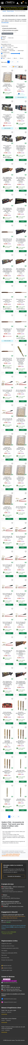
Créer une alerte (21, 97)
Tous (4, 47)
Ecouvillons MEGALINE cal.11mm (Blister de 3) (21, 713)
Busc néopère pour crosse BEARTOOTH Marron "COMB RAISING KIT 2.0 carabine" (7, 179)
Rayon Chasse (10, 11)
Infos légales (4, 950)
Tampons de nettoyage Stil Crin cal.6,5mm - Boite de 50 (7, 86)
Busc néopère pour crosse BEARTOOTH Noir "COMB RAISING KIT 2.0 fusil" (7, 210)
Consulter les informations (14, 876)
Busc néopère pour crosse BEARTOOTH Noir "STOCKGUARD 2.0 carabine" (20, 240)
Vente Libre (10, 37)
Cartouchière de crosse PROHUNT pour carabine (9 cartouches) (21, 210)
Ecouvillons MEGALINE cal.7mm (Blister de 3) (7, 771)
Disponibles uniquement (8, 45)
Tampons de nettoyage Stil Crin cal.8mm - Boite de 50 (20, 449)
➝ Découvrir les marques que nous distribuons (12, 891)
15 (17, 61)
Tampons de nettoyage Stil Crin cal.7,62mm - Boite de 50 (7, 478)
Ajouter (9, 97)
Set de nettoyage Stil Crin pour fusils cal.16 (21, 391)
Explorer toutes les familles (7, 33)
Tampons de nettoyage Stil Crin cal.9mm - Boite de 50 (7, 449)
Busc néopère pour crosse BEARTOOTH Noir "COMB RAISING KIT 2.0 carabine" (20, 179)
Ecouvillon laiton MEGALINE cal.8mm (20, 800)
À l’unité (9, 47)
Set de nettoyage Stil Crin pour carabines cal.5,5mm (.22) (20, 594)
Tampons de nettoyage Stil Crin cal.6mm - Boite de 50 (7, 508)
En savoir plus (5, 22)
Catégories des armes (6, 943)
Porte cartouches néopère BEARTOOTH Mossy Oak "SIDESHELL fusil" (20, 86)
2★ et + (21, 58)
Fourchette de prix (5, 52)
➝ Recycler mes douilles (6, 933)
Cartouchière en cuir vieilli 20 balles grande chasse (7, 330)
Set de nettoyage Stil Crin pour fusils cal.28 (7, 537)
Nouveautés (12, 50)
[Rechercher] (25, 3)
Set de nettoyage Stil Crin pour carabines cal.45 (7, 391)
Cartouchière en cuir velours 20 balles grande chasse (20, 330)
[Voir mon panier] (21, 3)
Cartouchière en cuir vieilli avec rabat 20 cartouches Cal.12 (7, 240)
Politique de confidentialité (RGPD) (9, 953)
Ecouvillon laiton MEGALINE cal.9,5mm (7, 800)
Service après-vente (7, 970)
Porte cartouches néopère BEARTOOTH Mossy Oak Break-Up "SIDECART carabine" (7, 117)
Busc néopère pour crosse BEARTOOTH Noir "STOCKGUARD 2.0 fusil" (20, 683)
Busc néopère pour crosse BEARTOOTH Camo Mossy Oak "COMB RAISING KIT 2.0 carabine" (21, 148)
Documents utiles (5, 957)
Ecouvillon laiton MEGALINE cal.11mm (21, 771)
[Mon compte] (17, 3)
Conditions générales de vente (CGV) (9, 948)
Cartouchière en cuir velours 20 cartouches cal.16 (20, 300)
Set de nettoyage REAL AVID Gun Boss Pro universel (7, 713)
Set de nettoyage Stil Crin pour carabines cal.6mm (20, 623)
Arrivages (5, 50)
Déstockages (21, 50)
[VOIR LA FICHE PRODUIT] (6, 70)
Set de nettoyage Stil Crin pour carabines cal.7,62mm (20, 566)
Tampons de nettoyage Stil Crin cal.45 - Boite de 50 (20, 419)
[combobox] (14, 42)
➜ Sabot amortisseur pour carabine (10, 30)
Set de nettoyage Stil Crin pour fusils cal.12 (7, 419)
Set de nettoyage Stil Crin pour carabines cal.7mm (7, 594)
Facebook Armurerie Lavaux (9, 998)
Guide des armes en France (7, 945)
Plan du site (4, 955)
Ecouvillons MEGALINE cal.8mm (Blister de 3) (20, 742)
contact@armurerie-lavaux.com (10, 982)
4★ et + (9, 58)
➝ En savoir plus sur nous (7, 890)
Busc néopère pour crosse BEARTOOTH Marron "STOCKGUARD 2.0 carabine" (20, 653)
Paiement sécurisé (7, 965)
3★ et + (15, 58)
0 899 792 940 (6, 979)
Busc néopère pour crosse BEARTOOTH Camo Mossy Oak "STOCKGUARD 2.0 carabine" (7, 683)
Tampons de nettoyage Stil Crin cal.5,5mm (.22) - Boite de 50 (21, 478)
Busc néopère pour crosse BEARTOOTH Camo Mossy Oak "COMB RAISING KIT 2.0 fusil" (7, 270)
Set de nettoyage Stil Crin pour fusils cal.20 (21, 507)
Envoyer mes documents (7, 960)
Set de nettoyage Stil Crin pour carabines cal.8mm (7, 566)
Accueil (4, 11)
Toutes (4, 37)
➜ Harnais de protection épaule (9, 28)
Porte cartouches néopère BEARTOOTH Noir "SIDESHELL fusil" (21, 116)
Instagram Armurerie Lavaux (9, 1002)
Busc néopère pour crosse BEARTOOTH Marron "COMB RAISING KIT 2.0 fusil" (20, 270)
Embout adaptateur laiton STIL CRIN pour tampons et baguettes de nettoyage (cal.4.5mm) (20, 361)
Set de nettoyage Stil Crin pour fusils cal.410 (7, 651)
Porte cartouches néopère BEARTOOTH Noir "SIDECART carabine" (7, 148)
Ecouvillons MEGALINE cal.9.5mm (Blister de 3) (7, 742)
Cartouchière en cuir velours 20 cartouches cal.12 (7, 300)
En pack (15, 47)
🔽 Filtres (15, 66)
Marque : (3, 39)
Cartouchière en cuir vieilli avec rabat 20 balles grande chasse (7, 359)
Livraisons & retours (7, 968)
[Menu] (2, 2)
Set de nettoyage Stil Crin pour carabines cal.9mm (20, 537)
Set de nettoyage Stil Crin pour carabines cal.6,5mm (7, 623)
